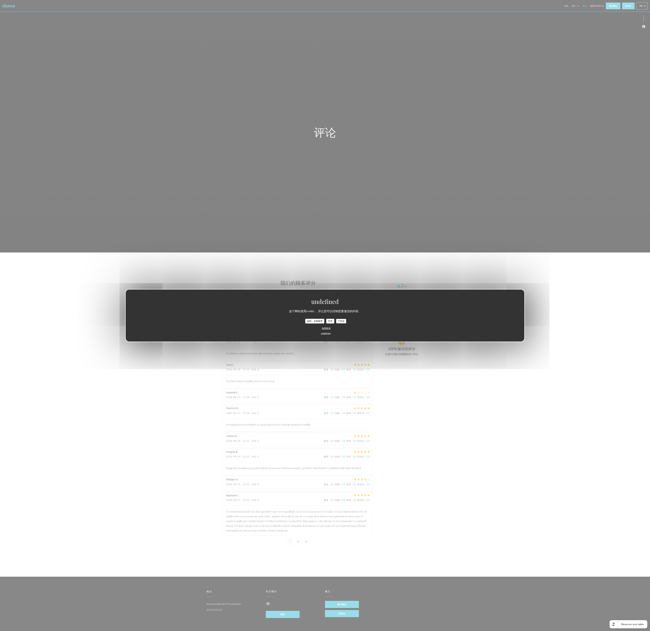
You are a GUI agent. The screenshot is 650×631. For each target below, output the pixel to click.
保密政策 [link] (326, 328)
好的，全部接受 (314, 321)
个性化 (341, 321)
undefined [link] (325, 333)
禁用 (330, 321)
